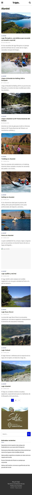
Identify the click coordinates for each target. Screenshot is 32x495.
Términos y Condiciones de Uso (16, 484)
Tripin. (16, 3)
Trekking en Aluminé (8, 159)
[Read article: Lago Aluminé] (16, 371)
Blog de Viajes (16, 482)
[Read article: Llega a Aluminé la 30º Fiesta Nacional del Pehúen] (16, 103)
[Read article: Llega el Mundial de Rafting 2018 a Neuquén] (16, 63)
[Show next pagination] (19, 400)
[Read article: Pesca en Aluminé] (16, 220)
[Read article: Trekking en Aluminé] (16, 143)
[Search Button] (30, 2)
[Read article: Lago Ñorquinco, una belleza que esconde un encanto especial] (16, 22)
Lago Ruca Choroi (7, 312)
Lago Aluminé (6, 386)
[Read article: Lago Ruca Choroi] (16, 296)
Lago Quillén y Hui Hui (8, 273)
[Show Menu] (2, 2)
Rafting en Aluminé (7, 197)
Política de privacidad (16, 486)
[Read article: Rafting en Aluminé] (16, 181)
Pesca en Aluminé (7, 235)
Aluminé (3, 35)
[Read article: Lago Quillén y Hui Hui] (16, 258)
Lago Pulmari (5, 350)
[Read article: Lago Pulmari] (16, 334)
